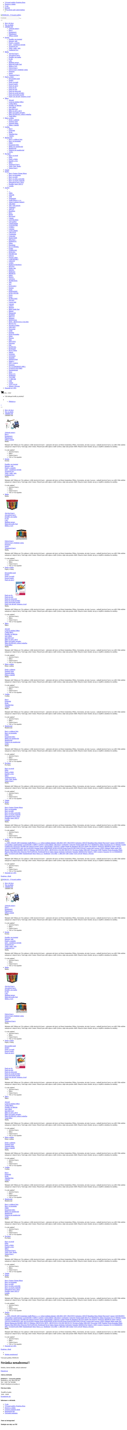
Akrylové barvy (14, 53)
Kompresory (13, 32)
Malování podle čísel (15, 64)
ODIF (11, 331)
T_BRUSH (12, 379)
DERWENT (13, 241)
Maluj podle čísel (14, 309)
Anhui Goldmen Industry (17, 202)
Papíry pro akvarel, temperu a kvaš (19, 96)
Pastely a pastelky (14, 43)
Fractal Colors (13, 257)
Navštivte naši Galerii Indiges (15, 10)
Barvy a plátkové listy (15, 139)
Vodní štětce (12, 116)
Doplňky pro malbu (15, 57)
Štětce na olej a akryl (15, 111)
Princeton (12, 343)
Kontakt (7, 8)
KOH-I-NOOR (13, 293)
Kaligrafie (12, 130)
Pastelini (11, 332)
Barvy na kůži (13, 177)
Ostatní (7, 170)
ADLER (11, 195)
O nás (6, 6)
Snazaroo (12, 365)
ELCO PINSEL (14, 247)
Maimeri (11, 307)
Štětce (7, 98)
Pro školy (8, 154)
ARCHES (12, 204)
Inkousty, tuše (13, 41)
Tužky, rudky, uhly (15, 48)
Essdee (11, 248)
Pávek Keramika (14, 334)
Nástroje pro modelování (16, 150)
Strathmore (12, 375)
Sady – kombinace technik (17, 45)
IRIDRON (12, 273)
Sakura (11, 352)
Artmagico (12, 207)
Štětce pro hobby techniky (17, 112)
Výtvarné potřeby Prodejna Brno (15, 2)
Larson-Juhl (12, 302)
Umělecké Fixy (13, 50)
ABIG (11, 193)
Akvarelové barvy (14, 55)
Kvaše (11, 59)
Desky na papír (13, 82)
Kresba (7, 37)
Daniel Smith (13, 238)
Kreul (10, 297)
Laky (10, 61)
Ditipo (11, 243)
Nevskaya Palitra (14, 325)
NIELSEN (12, 327)
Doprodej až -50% (10, 388)
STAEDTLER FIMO (15, 368)
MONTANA (13, 320)
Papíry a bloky (9, 77)
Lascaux (11, 304)
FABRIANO (13, 250)
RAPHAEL (12, 347)
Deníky (11, 80)
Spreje (11, 73)
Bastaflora (12, 211)
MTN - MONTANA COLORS (19, 322)
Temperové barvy (14, 75)
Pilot (10, 340)
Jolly (10, 282)
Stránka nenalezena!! (11, 1354)
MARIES (12, 315)
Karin (10, 289)
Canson (11, 218)
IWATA (11, 277)
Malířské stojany (14, 62)
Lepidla (11, 186)
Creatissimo (12, 234)
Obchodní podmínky (11, 1413)
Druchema (12, 245)
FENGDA (12, 252)
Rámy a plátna (9, 118)
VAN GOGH (13, 384)
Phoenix (11, 338)
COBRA (11, 227)
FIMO (11, 143)
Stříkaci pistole (13, 36)
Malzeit (11, 311)
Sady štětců (12, 107)
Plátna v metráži (14, 125)
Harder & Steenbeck (15, 264)
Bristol (11, 214)
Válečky (11, 136)
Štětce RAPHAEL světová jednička (20, 114)
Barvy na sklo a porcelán (16, 179)
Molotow (11, 318)
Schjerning (12, 356)
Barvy (11, 30)
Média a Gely (13, 66)
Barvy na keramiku (15, 141)
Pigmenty (12, 71)
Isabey (11, 275)
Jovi (10, 284)
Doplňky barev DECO (16, 184)
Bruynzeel (12, 216)
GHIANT (12, 261)
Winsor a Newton (14, 386)
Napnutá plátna (13, 123)
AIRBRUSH (9, 27)
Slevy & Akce (9, 23)
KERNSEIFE (13, 291)
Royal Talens (13, 350)
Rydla (10, 132)
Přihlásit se (12, 401)
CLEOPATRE (13, 225)
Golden (11, 263)
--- (9, 191)
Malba (7, 52)
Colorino (11, 229)
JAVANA (12, 279)
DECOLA (12, 239)
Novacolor (12, 329)
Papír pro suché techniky (16, 93)
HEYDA (11, 266)
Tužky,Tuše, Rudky (15, 166)
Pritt (10, 345)
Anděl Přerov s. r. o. (15, 200)
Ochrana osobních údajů (12, 1409)
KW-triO (11, 300)
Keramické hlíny (14, 145)
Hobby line (12, 268)
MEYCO (12, 316)
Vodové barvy (13, 168)
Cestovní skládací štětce (16, 102)
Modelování (8, 137)
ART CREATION (14, 205)
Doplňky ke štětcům (15, 105)
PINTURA (12, 341)
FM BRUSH (13, 254)
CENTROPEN (13, 220)
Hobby (7, 171)
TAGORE (12, 377)
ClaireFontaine (13, 223)
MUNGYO (12, 323)
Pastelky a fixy (13, 161)
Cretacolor (12, 236)
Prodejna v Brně (6, 876)
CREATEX (12, 232)
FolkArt (11, 256)
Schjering (12, 354)
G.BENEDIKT (13, 259)
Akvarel (11, 100)
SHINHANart (13, 359)
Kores (11, 295)
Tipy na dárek (9, 25)
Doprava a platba (10, 4)
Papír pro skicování (15, 91)
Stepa (10, 372)
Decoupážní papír (14, 78)
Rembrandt (12, 349)
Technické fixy (13, 46)
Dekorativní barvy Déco (16, 182)
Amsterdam (12, 198)
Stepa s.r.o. (12, 374)
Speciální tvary (13, 109)
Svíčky (11, 152)
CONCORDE (13, 230)
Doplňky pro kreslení (15, 39)
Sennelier (12, 357)
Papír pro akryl (13, 86)
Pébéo (11, 336)
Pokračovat (4, 1371)
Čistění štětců (13, 104)
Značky (7, 188)
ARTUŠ (11, 209)
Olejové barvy (13, 68)
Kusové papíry (13, 84)
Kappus (11, 288)
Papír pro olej (13, 89)
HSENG (11, 270)
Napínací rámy (13, 121)
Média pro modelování (16, 146)
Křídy (10, 157)
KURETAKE (13, 298)
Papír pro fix (13, 87)
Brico (10, 213)
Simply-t (11, 361)
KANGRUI (12, 286)
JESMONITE (13, 281)
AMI (10, 197)
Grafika (7, 127)
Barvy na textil (13, 155)
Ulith (10, 381)
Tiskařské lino (13, 134)
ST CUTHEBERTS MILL (17, 366)
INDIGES (12, 272)
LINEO (11, 306)
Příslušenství (13, 34)
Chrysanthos (13, 222)
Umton (11, 382)
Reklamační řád (10, 1411)
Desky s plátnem (14, 120)
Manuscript (12, 313)
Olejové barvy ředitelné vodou (18, 70)
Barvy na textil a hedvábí (16, 180)
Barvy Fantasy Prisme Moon (18, 173)
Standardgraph (13, 370)
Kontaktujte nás (6, 1396)
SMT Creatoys (13, 363)
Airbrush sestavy (14, 28)
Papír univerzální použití (16, 95)
